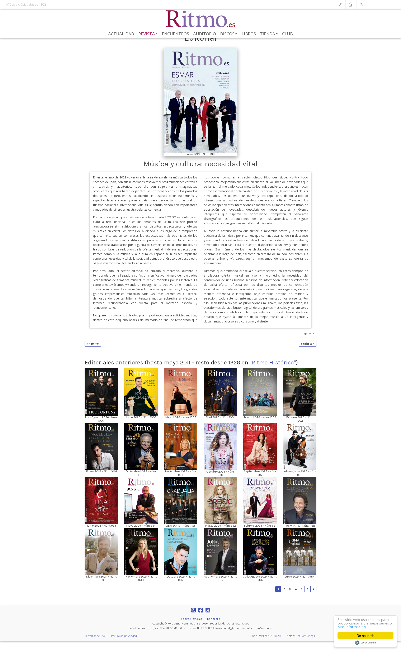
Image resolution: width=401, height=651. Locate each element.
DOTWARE (276, 636)
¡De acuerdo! (365, 635)
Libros (249, 34)
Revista (148, 34)
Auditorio (204, 34)
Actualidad (121, 34)
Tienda (269, 34)
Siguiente (306, 343)
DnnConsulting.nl (306, 636)
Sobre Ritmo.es (191, 619)
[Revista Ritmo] (200, 19)
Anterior (94, 343)
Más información (352, 626)
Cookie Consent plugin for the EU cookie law (365, 642)
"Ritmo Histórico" (273, 362)
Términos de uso (95, 636)
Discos (229, 34)
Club (287, 34)
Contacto (213, 619)
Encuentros (175, 34)
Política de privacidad (124, 636)
